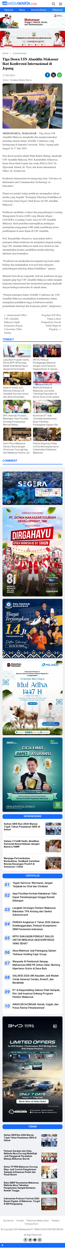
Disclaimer (8, 1220)
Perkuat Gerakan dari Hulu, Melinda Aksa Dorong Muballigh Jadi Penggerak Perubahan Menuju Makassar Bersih (20, 1155)
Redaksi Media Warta (21, 80)
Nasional (8, 10)
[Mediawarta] (19, 4)
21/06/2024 (9, 75)
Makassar (58, 10)
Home (6, 53)
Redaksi (56, 1220)
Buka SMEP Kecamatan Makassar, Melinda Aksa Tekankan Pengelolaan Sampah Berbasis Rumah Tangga (21, 1186)
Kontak (20, 1220)
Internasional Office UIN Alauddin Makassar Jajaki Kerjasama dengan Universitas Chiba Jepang (15, 323)
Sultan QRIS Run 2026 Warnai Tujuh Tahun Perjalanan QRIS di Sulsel (20, 1138)
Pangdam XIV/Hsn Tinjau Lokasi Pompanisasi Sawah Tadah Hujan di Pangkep (51, 322)
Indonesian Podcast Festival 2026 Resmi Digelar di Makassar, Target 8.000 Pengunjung (22, 1201)
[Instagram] (40, 1240)
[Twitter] (30, 1240)
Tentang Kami (31, 1224)
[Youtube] (35, 1240)
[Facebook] (25, 1240)
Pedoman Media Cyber (38, 1220)
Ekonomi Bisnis (38, 10)
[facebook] (47, 75)
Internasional (19, 53)
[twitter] (53, 75)
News (22, 10)
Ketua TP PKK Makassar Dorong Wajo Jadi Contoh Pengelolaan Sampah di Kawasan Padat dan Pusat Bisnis (21, 1171)
